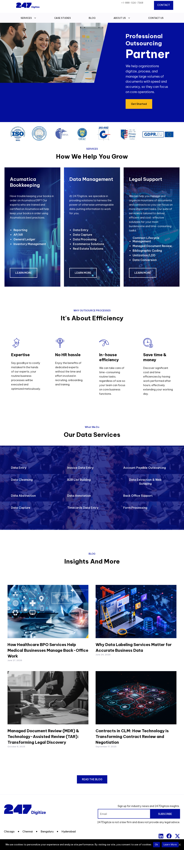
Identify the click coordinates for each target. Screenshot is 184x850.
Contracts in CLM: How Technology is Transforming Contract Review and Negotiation (132, 736)
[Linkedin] (161, 836)
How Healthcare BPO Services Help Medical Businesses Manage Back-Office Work (48, 650)
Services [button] (26, 17)
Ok (156, 844)
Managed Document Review (152, 246)
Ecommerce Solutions (88, 244)
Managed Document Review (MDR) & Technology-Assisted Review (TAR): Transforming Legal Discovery (43, 736)
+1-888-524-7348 (132, 2)
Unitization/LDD (144, 255)
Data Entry (80, 230)
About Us (120, 17)
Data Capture (82, 234)
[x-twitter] (177, 836)
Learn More (170, 844)
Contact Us (156, 17)
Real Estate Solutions (88, 248)
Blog (92, 17)
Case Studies (62, 17)
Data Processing (84, 239)
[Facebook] (169, 836)
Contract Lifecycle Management (146, 239)
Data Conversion (145, 260)
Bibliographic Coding (147, 250)
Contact (163, 5)
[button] (139, 104)
